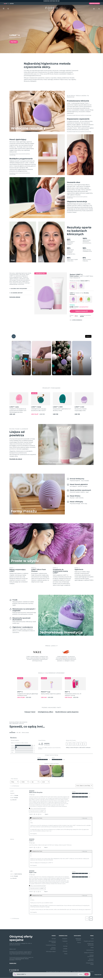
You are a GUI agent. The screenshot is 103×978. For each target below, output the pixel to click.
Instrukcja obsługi (14, 297)
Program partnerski (89, 941)
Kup (86, 974)
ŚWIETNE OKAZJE (94, 3)
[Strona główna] (51, 9)
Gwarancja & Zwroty (51, 945)
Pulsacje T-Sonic (30, 712)
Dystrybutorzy (90, 950)
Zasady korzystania (89, 952)
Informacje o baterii (51, 951)
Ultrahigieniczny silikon (45, 712)
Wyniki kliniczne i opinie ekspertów (67, 712)
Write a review (25, 732)
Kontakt (54, 938)
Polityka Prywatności (19, 958)
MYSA (92, 947)
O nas (92, 938)
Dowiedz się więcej (15, 459)
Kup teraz (14, 41)
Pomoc (79, 942)
